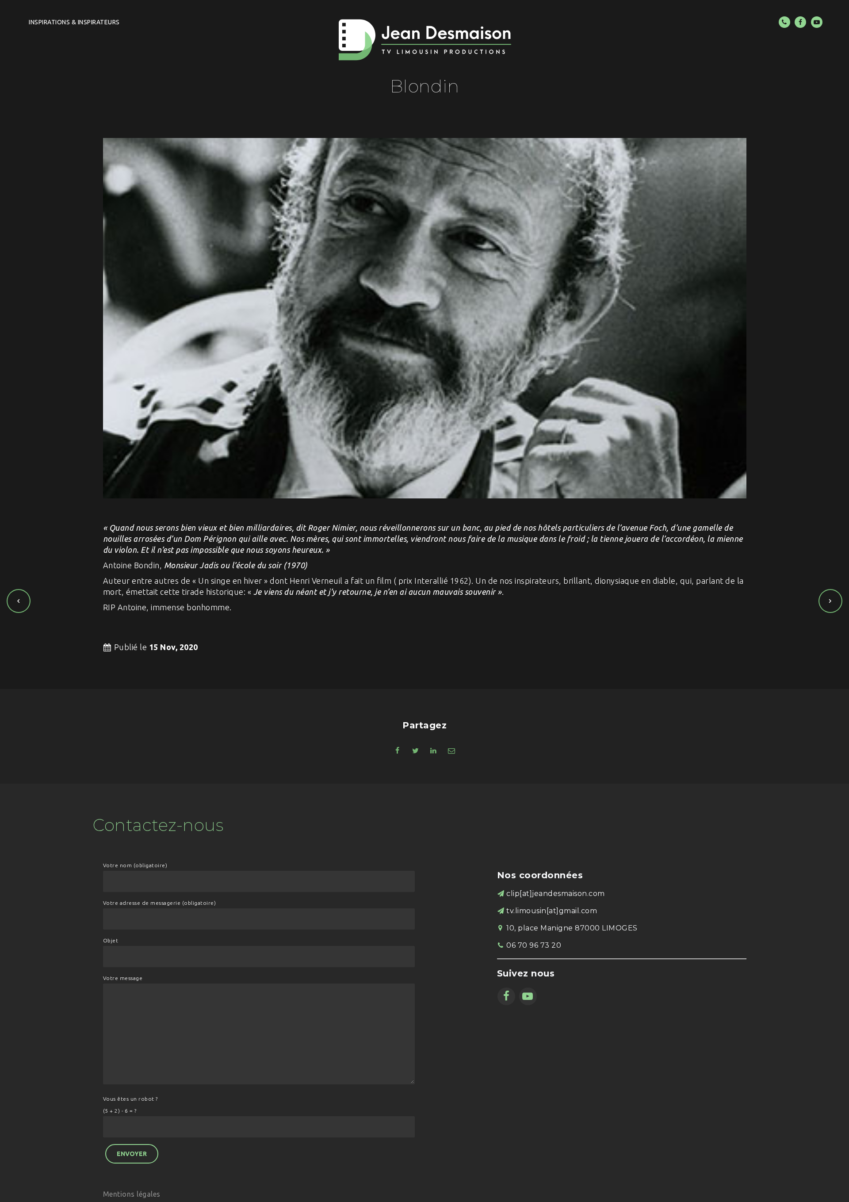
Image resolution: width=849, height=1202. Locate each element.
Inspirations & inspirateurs (74, 22)
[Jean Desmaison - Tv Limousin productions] (424, 40)
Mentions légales (132, 1194)
